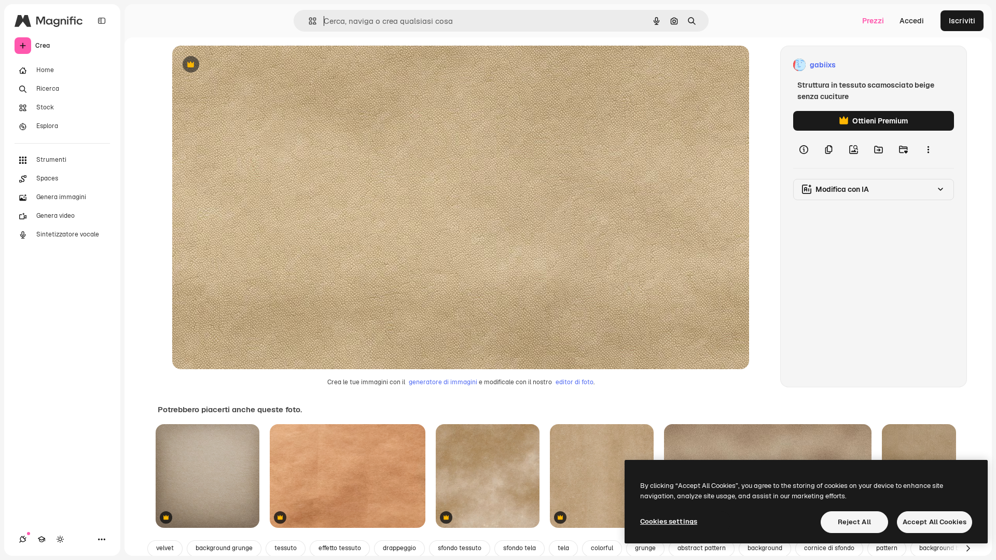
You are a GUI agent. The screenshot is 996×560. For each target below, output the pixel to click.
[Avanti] (968, 548)
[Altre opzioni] (928, 149)
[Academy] (41, 539)
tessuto (285, 548)
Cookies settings (668, 521)
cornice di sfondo (829, 548)
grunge (645, 548)
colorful (602, 548)
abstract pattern (701, 548)
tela (563, 548)
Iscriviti (962, 20)
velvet (165, 548)
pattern (886, 548)
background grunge (224, 548)
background (765, 548)
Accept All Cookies (934, 521)
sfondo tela (519, 548)
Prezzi (873, 20)
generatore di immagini (443, 382)
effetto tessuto (340, 548)
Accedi (912, 20)
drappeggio (399, 548)
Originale (240, 65)
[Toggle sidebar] (101, 20)
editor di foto (574, 382)
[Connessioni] (23, 539)
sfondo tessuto (459, 548)
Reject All (854, 521)
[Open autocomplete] (308, 21)
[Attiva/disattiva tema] (60, 539)
